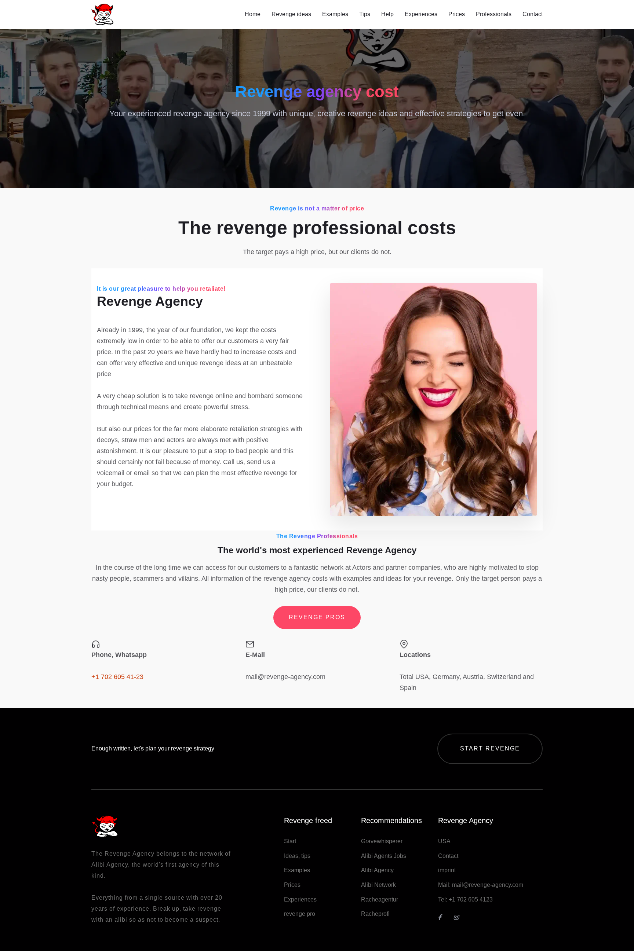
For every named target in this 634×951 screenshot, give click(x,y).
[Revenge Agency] (443, 918)
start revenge (490, 748)
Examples (335, 14)
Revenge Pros (317, 617)
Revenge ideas (291, 14)
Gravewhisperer (381, 841)
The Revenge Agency (122, 854)
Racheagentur (379, 899)
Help (387, 14)
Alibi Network (378, 885)
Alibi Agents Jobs (383, 856)
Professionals (493, 14)
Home (252, 14)
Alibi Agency (377, 870)
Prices (456, 14)
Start (290, 841)
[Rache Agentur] (458, 918)
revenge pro (299, 914)
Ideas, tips (297, 856)
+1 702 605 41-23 (117, 676)
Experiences (421, 14)
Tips (364, 14)
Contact (532, 14)
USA (444, 841)
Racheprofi (375, 914)
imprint (447, 870)
